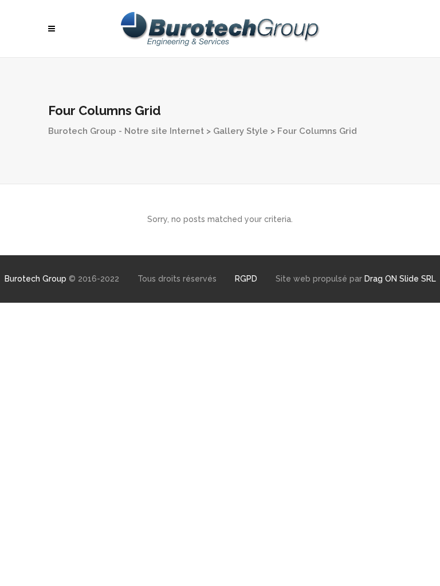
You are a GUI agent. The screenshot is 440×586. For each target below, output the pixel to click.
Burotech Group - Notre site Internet (126, 131)
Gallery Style (240, 131)
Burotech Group (35, 278)
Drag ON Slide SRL (400, 278)
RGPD (246, 278)
